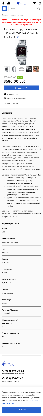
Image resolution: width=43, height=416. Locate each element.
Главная (5, 15)
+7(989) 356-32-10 (12, 378)
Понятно (21, 409)
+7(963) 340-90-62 (13, 370)
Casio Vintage (17, 15)
